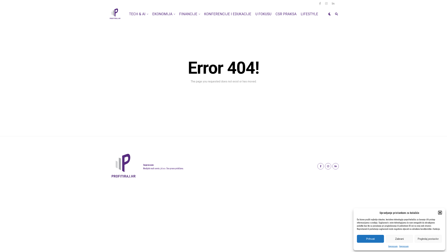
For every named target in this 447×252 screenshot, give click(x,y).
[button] (440, 212)
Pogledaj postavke (428, 238)
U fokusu (263, 14)
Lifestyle (309, 14)
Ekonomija (162, 14)
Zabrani (399, 238)
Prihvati (370, 238)
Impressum (393, 246)
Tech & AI (137, 14)
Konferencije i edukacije (227, 14)
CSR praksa (286, 14)
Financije (188, 14)
